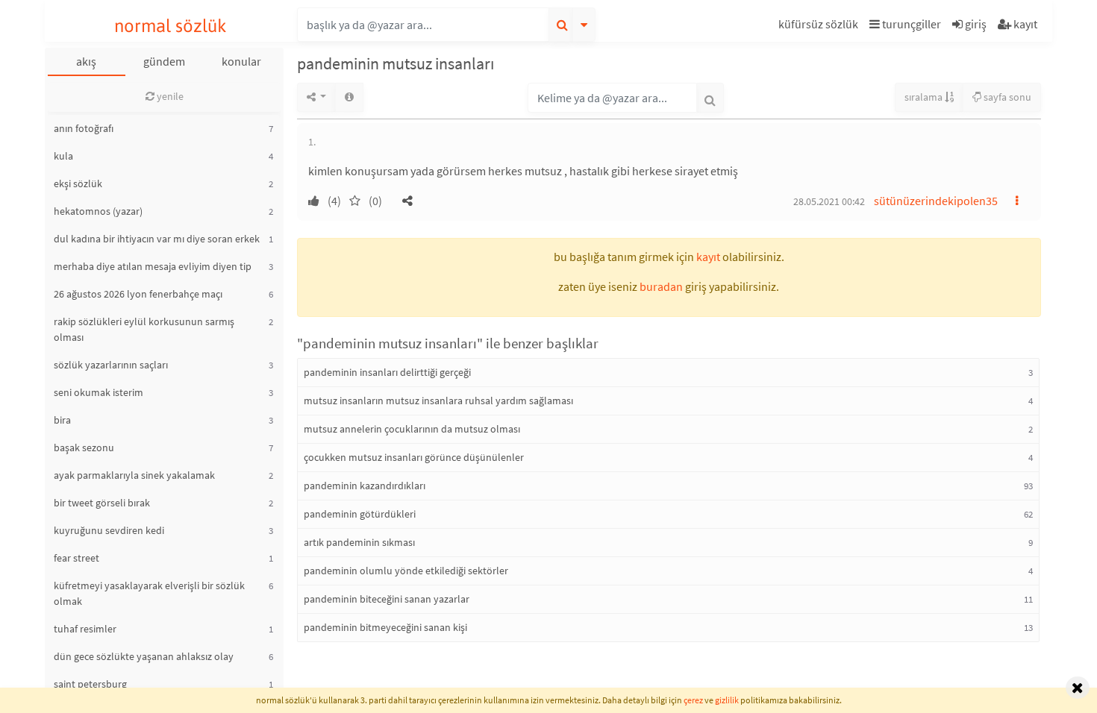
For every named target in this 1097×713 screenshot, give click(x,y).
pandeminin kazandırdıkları (364, 485)
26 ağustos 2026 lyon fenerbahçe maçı (138, 294)
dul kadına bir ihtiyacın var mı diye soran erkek (157, 238)
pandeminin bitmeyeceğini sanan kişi (385, 627)
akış (86, 61)
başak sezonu (84, 447)
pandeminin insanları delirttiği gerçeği (387, 372)
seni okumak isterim (98, 392)
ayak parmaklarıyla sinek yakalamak (134, 475)
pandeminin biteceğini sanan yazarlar (386, 599)
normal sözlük (170, 26)
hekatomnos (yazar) (98, 211)
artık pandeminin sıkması (359, 542)
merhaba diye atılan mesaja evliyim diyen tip (152, 266)
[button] (820, 26)
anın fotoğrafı (83, 128)
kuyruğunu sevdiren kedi (109, 530)
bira (62, 420)
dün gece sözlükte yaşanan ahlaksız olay (144, 656)
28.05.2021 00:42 (829, 201)
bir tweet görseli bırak (102, 502)
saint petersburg (90, 684)
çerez (693, 700)
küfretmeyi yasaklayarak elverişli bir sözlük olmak (149, 593)
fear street (76, 558)
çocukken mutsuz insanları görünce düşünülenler (414, 457)
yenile (169, 96)
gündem (164, 61)
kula (63, 156)
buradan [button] (661, 286)
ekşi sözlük (78, 183)
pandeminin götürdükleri (360, 514)
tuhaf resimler (85, 628)
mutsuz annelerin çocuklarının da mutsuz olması (412, 429)
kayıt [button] (708, 256)
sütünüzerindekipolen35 (936, 200)
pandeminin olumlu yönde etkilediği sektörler (406, 570)
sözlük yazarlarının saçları (111, 364)
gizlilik (727, 700)
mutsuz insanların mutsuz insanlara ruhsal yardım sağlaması (438, 400)
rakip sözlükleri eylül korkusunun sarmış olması (144, 329)
